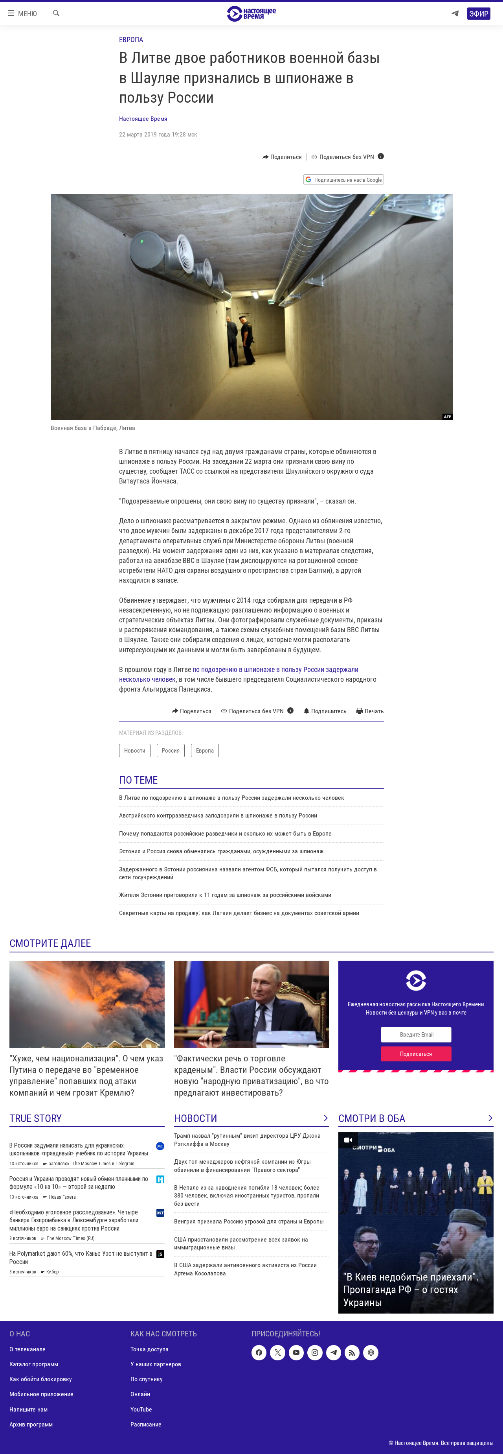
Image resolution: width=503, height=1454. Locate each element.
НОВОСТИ (195, 1118)
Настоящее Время (143, 118)
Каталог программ (33, 1364)
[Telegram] (455, 13)
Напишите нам (28, 1409)
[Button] (282, 157)
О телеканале (27, 1349)
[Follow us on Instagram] (314, 1352)
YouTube (141, 1409)
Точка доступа (149, 1349)
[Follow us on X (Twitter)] (277, 1352)
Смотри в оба (372, 1118)
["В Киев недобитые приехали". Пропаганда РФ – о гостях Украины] (416, 1223)
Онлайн (140, 1394)
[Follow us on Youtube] (296, 1352)
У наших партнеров (155, 1364)
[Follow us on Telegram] (333, 1352)
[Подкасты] (370, 1352)
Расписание (146, 1424)
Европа (131, 39)
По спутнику (146, 1379)
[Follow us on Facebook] (259, 1352)
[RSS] (352, 1352)
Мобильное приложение (41, 1394)
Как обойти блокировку (40, 1379)
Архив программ (31, 1424)
